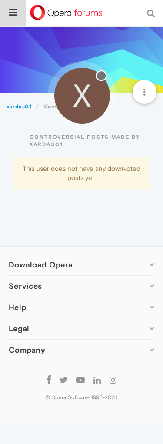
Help (17, 307)
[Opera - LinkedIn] (97, 379)
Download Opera (41, 264)
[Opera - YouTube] (80, 379)
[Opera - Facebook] (49, 379)
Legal (19, 328)
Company (27, 349)
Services (25, 285)
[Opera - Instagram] (113, 379)
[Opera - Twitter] (63, 379)
